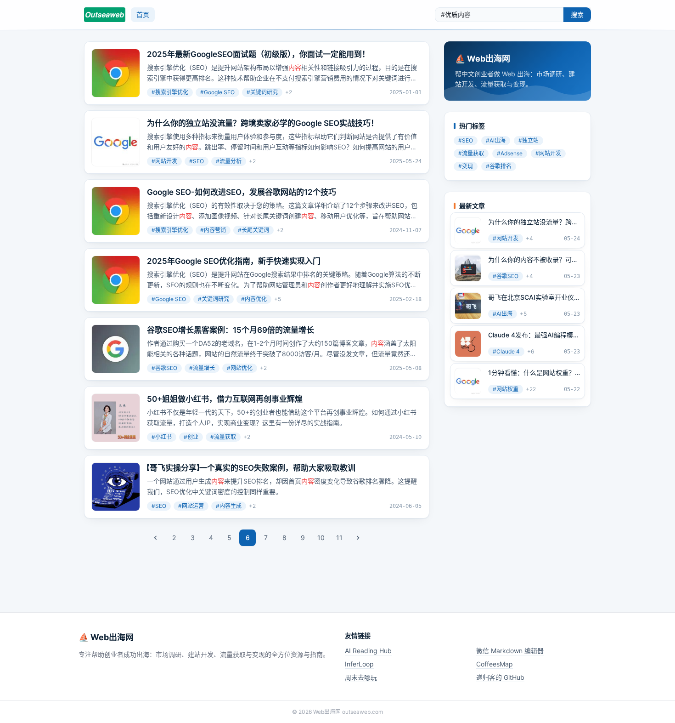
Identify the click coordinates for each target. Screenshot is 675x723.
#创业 (191, 436)
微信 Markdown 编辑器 (510, 651)
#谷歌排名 (499, 166)
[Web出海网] (104, 14)
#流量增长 (202, 367)
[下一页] (357, 537)
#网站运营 (191, 505)
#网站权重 (505, 389)
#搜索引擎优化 (170, 92)
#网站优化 (240, 367)
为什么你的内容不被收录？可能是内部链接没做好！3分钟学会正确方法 (533, 260)
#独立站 (528, 140)
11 (339, 537)
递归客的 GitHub (500, 677)
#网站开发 (164, 161)
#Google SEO (217, 92)
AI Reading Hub (368, 651)
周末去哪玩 (361, 677)
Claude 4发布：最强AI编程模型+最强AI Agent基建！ (533, 335)
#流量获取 (223, 436)
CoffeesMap (494, 664)
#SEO (196, 161)
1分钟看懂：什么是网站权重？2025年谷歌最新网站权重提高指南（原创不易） (531, 373)
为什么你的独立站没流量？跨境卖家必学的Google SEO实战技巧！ (533, 222)
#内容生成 (229, 505)
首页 (142, 14)
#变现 (465, 166)
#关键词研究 (262, 92)
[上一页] (155, 537)
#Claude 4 (506, 351)
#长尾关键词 (253, 230)
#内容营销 (213, 230)
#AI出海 (496, 140)
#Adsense (510, 153)
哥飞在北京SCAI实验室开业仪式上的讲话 (531, 298)
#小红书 (162, 436)
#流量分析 (229, 161)
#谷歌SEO (164, 367)
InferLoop (359, 664)
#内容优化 (254, 299)
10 (321, 537)
